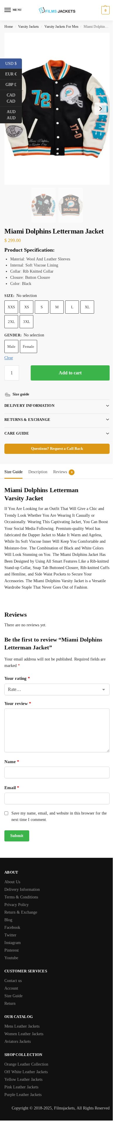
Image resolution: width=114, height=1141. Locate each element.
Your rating (17, 677)
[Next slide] (100, 109)
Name (11, 760)
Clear (8, 357)
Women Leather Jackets (23, 1033)
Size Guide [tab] (13, 464)
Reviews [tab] (62, 464)
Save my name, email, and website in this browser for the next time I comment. (56, 815)
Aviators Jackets (17, 1040)
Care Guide (16, 425)
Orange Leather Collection (26, 1063)
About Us (12, 881)
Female (28, 346)
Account (11, 987)
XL (87, 307)
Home (8, 27)
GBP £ (14, 84)
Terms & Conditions (21, 896)
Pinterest (11, 949)
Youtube (11, 957)
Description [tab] (37, 464)
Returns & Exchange (27, 411)
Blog (8, 919)
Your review (17, 702)
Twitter (10, 934)
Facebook (12, 926)
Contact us (13, 979)
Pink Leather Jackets (21, 1086)
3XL (26, 321)
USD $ (13, 63)
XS (26, 307)
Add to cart (70, 372)
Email (11, 786)
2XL (11, 321)
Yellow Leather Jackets (23, 1078)
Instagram (12, 941)
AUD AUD (14, 115)
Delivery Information (29, 397)
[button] (105, 10)
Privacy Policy (16, 903)
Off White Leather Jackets (26, 1071)
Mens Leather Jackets (21, 1025)
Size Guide (13, 995)
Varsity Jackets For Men (61, 27)
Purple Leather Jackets (23, 1093)
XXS (11, 307)
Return (9, 1002)
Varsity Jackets (28, 27)
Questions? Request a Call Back (55, 441)
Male (11, 346)
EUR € (13, 73)
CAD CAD (14, 98)
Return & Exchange (20, 911)
